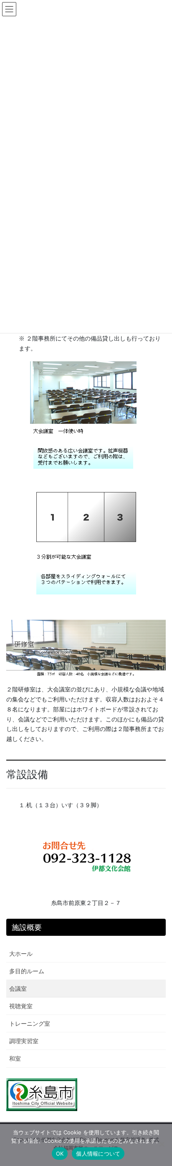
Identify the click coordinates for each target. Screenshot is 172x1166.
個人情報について (98, 1153)
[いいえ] (161, 1144)
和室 (15, 1058)
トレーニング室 (29, 1023)
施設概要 (27, 927)
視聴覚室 (21, 1006)
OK (60, 1153)
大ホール (21, 953)
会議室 (18, 988)
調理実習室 (23, 1041)
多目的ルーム (26, 971)
